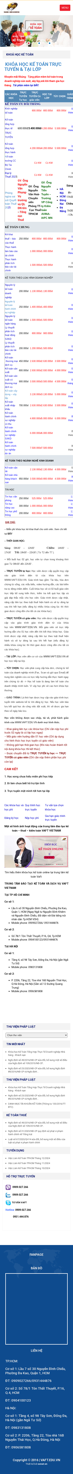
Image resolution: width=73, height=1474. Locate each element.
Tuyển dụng (15, 1150)
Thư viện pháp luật (21, 1079)
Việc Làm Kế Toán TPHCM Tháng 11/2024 (29, 1163)
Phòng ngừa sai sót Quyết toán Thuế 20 (10, 200)
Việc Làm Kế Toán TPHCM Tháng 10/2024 (29, 1168)
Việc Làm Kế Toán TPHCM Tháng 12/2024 (29, 1158)
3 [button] (49, 43)
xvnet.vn (42, 1464)
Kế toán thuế (16, 1115)
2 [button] (39, 43)
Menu (65, 7)
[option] (36, 31)
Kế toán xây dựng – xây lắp (11, 394)
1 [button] (28, 43)
